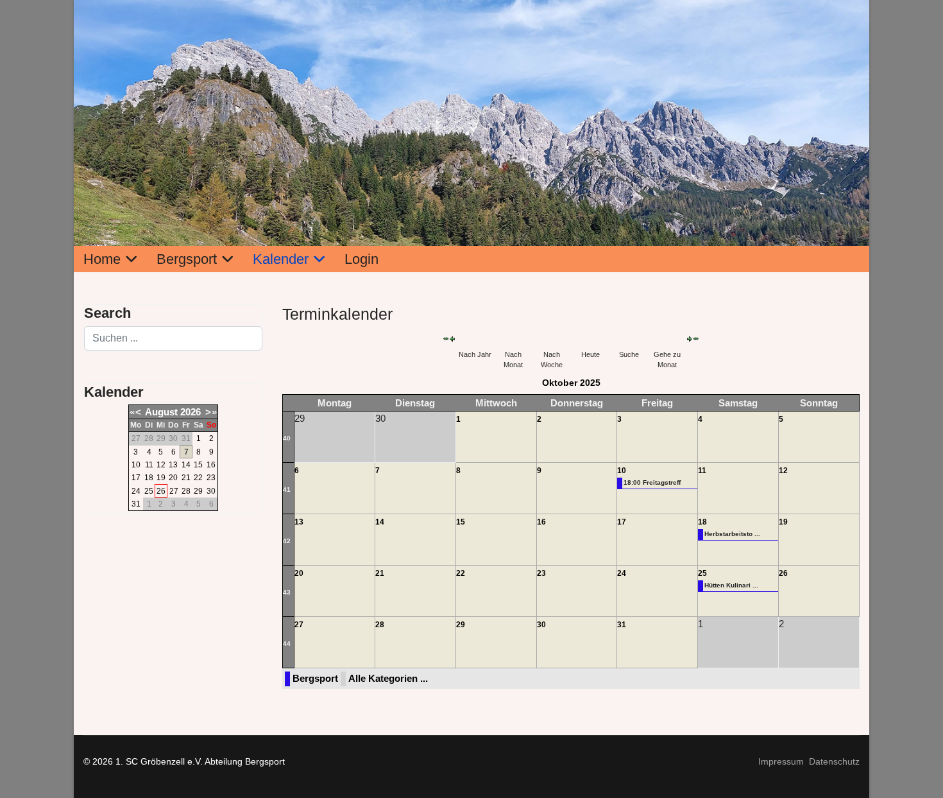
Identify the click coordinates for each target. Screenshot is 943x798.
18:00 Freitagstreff (652, 482)
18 (148, 477)
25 (148, 491)
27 (173, 491)
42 (287, 540)
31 (136, 503)
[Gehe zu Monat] (667, 339)
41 (287, 489)
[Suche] (629, 339)
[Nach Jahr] (475, 339)
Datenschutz (834, 761)
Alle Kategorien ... (388, 678)
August (161, 411)
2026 (190, 411)
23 (211, 477)
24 (136, 491)
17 (136, 477)
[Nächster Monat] (689, 339)
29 (198, 491)
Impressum (781, 761)
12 (161, 464)
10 (136, 464)
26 (161, 491)
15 (198, 464)
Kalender (281, 259)
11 (149, 464)
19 (161, 477)
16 (211, 464)
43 (287, 592)
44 (287, 643)
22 (198, 477)
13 (173, 464)
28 (186, 491)
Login (361, 259)
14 (186, 464)
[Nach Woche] (552, 339)
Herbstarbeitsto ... (732, 533)
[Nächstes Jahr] (696, 338)
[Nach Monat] (513, 339)
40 (287, 438)
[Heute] (590, 339)
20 (173, 477)
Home (102, 259)
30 (211, 491)
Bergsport (187, 259)
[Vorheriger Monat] (452, 339)
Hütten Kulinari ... (731, 585)
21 (186, 477)
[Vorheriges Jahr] (445, 338)
